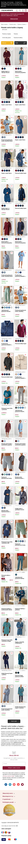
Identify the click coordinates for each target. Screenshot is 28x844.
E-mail (5, 763)
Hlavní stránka (4, 24)
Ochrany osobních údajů (8, 776)
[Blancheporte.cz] (7, 10)
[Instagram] (9, 784)
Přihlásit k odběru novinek (14, 767)
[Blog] (22, 784)
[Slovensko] (9, 832)
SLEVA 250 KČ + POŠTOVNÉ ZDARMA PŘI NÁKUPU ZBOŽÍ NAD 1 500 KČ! (12, 15)
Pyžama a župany (22, 24)
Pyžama (16, 33)
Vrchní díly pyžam (6, 37)
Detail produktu (12, 78)
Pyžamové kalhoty (18, 37)
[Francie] (3, 832)
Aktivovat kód (14, 19)
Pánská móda (12, 24)
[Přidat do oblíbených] (11, 49)
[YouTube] (18, 784)
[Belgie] (6, 832)
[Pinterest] (14, 784)
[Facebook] (5, 784)
